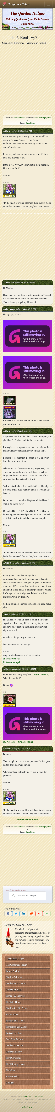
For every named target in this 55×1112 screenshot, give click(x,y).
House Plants (12, 1014)
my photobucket (25, 741)
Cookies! (10, 1082)
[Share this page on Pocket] (39, 913)
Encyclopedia (12, 1076)
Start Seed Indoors (14, 1039)
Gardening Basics (14, 989)
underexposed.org (11, 658)
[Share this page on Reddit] (31, 913)
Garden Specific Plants (16, 1008)
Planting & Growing (15, 995)
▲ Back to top (27, 1107)
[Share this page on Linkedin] (23, 913)
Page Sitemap (38, 1096)
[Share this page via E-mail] (46, 913)
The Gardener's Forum (16, 964)
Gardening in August (16, 983)
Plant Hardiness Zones (16, 1026)
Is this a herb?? (19, 117)
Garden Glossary (14, 1051)
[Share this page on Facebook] (8, 913)
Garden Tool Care (14, 1045)
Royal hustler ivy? (42, 674)
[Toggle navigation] (48, 4)
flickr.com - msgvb (11, 662)
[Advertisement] (27, 80)
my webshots (9, 741)
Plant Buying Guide (15, 1020)
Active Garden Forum (27, 819)
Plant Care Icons (13, 1057)
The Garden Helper (18, 4)
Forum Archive (13, 970)
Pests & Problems (14, 1032)
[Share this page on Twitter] (16, 913)
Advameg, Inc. (26, 1096)
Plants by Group (13, 1001)
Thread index (30, 123)
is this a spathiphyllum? (42, 117)
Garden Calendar (14, 977)
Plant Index (11, 1070)
